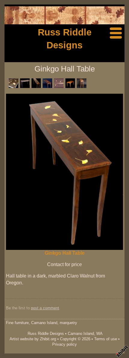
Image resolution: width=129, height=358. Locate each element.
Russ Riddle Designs (46, 333)
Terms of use (105, 339)
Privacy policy (64, 344)
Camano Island (81, 333)
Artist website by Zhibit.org (33, 339)
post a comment (45, 308)
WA (99, 333)
